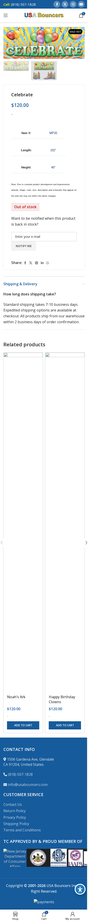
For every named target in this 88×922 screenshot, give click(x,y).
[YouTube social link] (81, 4)
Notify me (24, 246)
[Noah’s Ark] (23, 522)
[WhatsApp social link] (47, 263)
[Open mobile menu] (5, 15)
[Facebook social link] (56, 4)
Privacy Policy (14, 817)
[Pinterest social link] (36, 263)
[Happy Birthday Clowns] (64, 522)
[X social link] (65, 4)
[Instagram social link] (73, 4)
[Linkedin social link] (42, 263)
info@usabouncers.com (28, 784)
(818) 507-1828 (20, 774)
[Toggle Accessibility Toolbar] (80, 889)
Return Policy (14, 810)
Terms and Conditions (22, 830)
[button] (7, 42)
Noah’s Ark (16, 696)
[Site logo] (44, 14)
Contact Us (12, 804)
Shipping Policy (16, 823)
